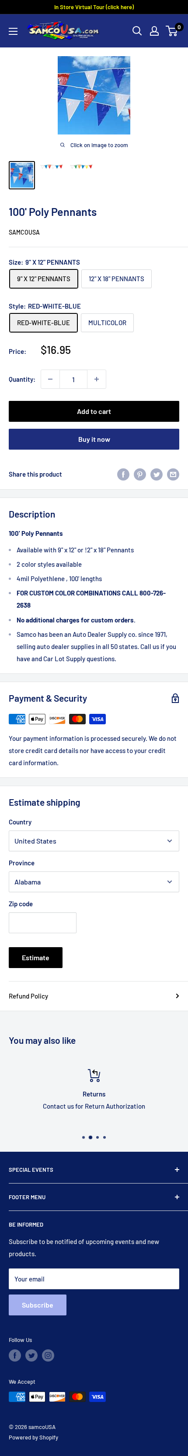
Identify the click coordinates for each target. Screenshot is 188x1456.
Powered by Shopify (33, 1437)
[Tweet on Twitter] (156, 473)
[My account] (154, 31)
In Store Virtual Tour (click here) (94, 6)
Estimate (35, 957)
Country (20, 822)
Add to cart (94, 411)
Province (22, 863)
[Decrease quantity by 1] (50, 379)
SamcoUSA (24, 232)
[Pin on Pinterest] (140, 473)
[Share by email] (173, 473)
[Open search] (137, 31)
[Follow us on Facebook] (15, 1355)
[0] (172, 31)
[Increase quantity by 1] (96, 379)
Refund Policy (28, 996)
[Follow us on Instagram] (48, 1355)
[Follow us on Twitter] (31, 1355)
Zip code (21, 904)
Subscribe (37, 1305)
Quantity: (22, 379)
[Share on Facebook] (123, 473)
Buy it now (94, 439)
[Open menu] (13, 31)
